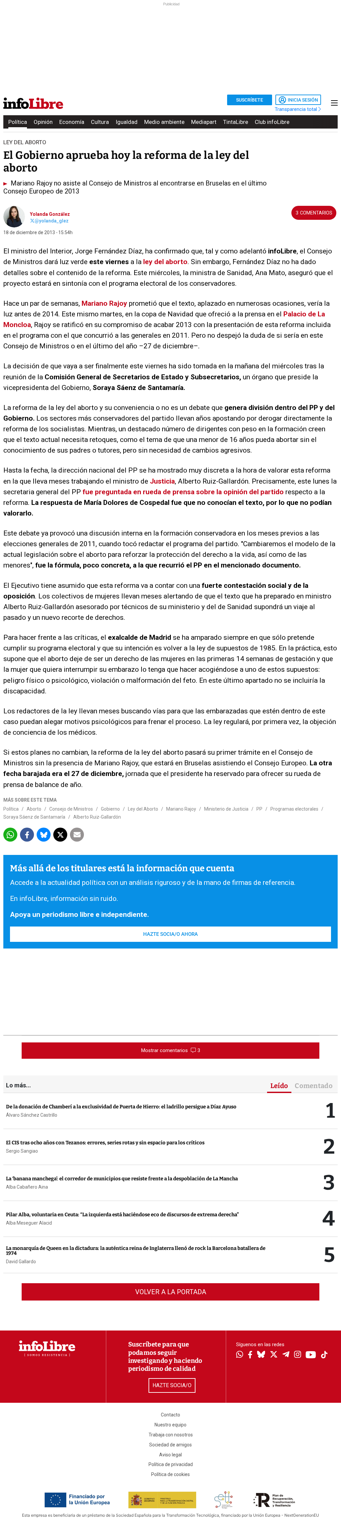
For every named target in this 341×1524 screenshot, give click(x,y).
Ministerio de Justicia (226, 809)
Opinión (43, 122)
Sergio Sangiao (22, 1151)
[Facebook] (250, 1355)
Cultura (100, 122)
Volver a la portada (170, 1292)
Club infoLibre (272, 122)
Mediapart (203, 122)
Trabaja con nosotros (171, 1434)
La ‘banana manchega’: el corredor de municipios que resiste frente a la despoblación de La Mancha (122, 1179)
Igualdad (127, 122)
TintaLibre (235, 122)
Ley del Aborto (143, 809)
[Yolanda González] (14, 216)
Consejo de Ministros (71, 809)
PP (259, 809)
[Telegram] (285, 1355)
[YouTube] (311, 1355)
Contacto (170, 1414)
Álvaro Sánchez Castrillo (31, 1115)
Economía (71, 122)
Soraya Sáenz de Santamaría (34, 817)
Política (17, 122)
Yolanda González (50, 214)
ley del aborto (165, 262)
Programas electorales (294, 809)
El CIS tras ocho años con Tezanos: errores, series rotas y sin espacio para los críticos (105, 1143)
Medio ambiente (164, 122)
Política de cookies (170, 1474)
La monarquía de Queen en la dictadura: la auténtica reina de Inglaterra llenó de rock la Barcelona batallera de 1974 (135, 1250)
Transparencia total (296, 109)
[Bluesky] (261, 1355)
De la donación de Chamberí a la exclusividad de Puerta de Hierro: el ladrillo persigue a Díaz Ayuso (121, 1107)
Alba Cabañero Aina (27, 1187)
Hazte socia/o (172, 1385)
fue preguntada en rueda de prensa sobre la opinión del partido (183, 492)
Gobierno (110, 809)
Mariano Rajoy (105, 303)
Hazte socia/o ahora (170, 934)
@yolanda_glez (52, 220)
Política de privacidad (171, 1464)
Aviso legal (170, 1454)
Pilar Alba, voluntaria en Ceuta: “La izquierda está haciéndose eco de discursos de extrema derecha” (122, 1215)
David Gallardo (21, 1261)
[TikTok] (324, 1355)
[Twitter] (274, 1355)
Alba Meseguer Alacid (29, 1223)
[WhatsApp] (239, 1355)
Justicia (162, 481)
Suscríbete (249, 100)
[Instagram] (297, 1355)
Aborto (34, 809)
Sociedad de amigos (170, 1444)
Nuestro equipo (170, 1424)
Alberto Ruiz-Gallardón (97, 817)
